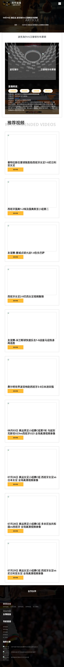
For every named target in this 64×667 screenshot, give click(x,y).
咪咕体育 (24, 91)
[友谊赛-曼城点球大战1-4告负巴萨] (32, 238)
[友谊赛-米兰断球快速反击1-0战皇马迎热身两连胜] (32, 325)
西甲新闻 (28, 607)
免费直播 (36, 91)
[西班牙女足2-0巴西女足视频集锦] (32, 281)
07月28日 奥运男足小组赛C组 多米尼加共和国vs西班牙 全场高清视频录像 (32, 525)
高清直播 (13, 91)
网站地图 (7, 610)
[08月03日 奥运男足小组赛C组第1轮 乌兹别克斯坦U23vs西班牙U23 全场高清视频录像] (32, 415)
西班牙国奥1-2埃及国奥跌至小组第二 (28, 209)
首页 (15, 25)
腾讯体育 (48, 91)
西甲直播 (5, 607)
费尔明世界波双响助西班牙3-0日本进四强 (31, 386)
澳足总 (17, 98)
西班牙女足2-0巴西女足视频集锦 (26, 296)
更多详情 (15, 169)
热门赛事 (35, 607)
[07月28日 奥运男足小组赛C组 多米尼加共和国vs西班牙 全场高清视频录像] (32, 509)
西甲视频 (20, 607)
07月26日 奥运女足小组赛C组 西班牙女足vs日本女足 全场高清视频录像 (32, 478)
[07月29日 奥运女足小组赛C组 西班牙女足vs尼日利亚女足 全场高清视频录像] (32, 555)
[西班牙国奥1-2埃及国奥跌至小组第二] (32, 194)
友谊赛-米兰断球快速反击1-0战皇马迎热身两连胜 (31, 341)
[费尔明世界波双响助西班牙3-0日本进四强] (32, 372)
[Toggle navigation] (59, 3)
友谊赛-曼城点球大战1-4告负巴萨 (26, 252)
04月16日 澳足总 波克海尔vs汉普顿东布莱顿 (35, 25)
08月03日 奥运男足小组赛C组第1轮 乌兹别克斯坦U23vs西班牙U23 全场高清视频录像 (31, 432)
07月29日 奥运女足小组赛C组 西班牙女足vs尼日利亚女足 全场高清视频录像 (32, 572)
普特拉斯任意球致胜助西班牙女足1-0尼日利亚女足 (32, 164)
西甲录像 (13, 607)
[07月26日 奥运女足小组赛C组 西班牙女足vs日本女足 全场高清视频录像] (32, 462)
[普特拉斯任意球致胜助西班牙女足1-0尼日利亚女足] (32, 147)
